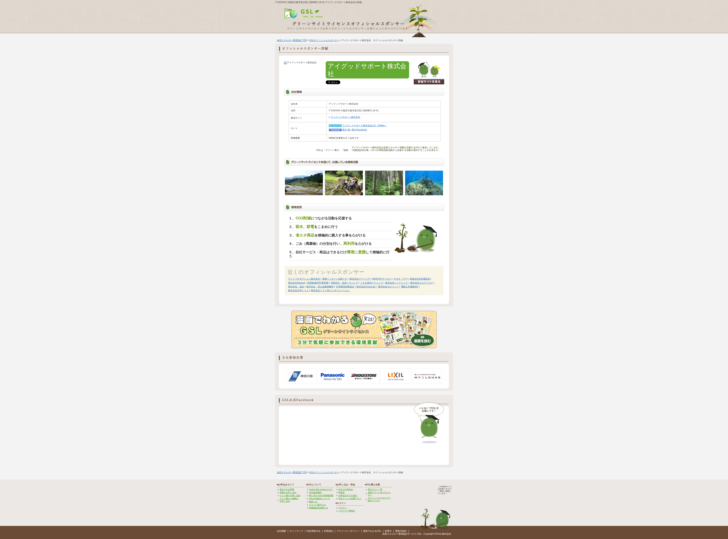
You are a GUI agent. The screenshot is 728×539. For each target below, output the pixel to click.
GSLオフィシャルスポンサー (324, 40)
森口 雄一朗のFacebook (354, 129)
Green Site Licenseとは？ (321, 489)
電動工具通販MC (409, 286)
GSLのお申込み (345, 489)
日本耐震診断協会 (345, 286)
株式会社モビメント (388, 286)
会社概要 (281, 531)
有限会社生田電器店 (420, 279)
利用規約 (328, 531)
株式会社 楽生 (296, 286)
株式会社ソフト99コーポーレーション (330, 290)
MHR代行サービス (381, 279)
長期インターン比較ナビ (334, 279)
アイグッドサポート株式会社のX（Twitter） (364, 125)
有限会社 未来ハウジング (344, 283)
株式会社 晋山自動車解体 (320, 286)
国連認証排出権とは (318, 508)
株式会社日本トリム (298, 290)
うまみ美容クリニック (371, 283)
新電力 (388, 531)
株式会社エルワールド (421, 283)
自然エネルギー (390, 534)
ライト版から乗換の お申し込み (289, 499)
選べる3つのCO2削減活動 (321, 495)
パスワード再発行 (346, 511)
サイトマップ (296, 531)
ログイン (342, 508)
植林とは (313, 502)
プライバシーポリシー (348, 531)
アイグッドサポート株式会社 (345, 117)
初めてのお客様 (287, 489)
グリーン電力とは (317, 505)
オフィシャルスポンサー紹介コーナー (379, 499)
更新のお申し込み (288, 492)
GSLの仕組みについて (319, 498)
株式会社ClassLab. (366, 286)
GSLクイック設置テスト (349, 498)
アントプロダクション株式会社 (304, 279)
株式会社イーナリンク (396, 283)
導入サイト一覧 (375, 489)
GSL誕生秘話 (315, 492)
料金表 (341, 492)
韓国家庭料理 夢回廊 (317, 283)
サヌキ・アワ (400, 279)
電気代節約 (401, 531)
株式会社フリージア (360, 279)
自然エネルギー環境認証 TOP (292, 40)
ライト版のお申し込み (290, 495)
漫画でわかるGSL (372, 531)
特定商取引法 (313, 531)
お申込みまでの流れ (347, 495)
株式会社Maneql (296, 283)
